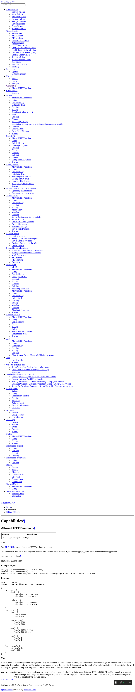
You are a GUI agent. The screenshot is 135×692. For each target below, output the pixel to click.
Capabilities (11, 86)
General (15, 412)
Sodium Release (18, 12)
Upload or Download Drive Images (21, 188)
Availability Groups (20, 121)
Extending (16, 400)
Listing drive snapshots (21, 160)
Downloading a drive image (23, 193)
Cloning (15, 119)
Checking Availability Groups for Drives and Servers (34, 377)
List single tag (17, 346)
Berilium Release (19, 28)
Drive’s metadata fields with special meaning (30, 369)
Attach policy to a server (22, 331)
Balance (15, 467)
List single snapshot (20, 145)
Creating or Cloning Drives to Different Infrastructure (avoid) (37, 124)
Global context (18, 245)
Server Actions (18, 219)
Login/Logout (17, 417)
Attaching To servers (20, 288)
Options (15, 71)
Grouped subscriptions (21, 405)
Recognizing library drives (23, 183)
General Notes (12, 31)
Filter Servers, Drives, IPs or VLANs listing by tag (33, 355)
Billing (9, 465)
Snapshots (10, 136)
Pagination (10, 69)
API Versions (17, 38)
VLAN (15, 267)
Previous (9, 679)
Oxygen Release (18, 19)
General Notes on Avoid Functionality (27, 379)
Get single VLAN (19, 276)
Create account (18, 415)
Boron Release (18, 26)
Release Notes (12, 9)
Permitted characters (20, 64)
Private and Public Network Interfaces (27, 250)
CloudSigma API (8, 2)
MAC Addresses (18, 255)
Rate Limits (16, 62)
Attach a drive (17, 210)
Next (3, 679)
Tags (8, 338)
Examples (16, 262)
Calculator (16, 408)
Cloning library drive (20, 179)
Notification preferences (16, 458)
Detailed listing (18, 102)
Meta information (19, 74)
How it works (17, 360)
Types (14, 81)
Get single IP (17, 298)
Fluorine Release (19, 16)
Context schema (18, 236)
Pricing (15, 470)
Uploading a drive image (22, 191)
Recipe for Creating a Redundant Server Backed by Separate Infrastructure (43, 386)
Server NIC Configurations (23, 222)
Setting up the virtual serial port (25, 238)
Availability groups (19, 224)
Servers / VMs (12, 195)
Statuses (15, 391)
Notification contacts (14, 446)
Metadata (15, 152)
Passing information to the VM (24, 243)
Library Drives (12, 164)
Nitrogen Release (19, 21)
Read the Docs (30, 690)
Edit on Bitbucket (13, 512)
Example (15, 83)
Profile (9, 434)
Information (16, 496)
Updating (15, 462)
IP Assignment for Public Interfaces (26, 253)
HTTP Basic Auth (19, 45)
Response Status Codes (21, 59)
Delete (14, 329)
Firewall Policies (13, 315)
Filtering (15, 67)
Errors (8, 76)
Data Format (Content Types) (24, 52)
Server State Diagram (20, 229)
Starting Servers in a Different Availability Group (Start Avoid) (38, 381)
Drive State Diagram (20, 131)
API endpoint (17, 36)
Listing (14, 100)
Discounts (16, 472)
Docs (8, 507)
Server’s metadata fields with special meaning (30, 367)
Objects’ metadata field (15, 365)
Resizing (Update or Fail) (22, 112)
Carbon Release (18, 24)
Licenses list (17, 481)
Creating (15, 107)
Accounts (10, 410)
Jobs (8, 357)
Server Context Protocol (22, 241)
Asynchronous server (15, 491)
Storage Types (17, 129)
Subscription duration (20, 396)
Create (14, 324)
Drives (9, 95)
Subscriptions (12, 388)
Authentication (18, 43)
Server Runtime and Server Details (26, 217)
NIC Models (17, 257)
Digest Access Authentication (24, 47)
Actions (15, 424)
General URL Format (20, 40)
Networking (11, 264)
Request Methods (19, 57)
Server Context (12, 233)
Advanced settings (19, 226)
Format (15, 78)
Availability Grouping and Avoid (20, 374)
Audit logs (10, 419)
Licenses (15, 126)
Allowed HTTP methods (22, 88)
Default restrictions (19, 334)
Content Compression (21, 55)
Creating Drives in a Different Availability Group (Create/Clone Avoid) (41, 384)
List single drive (18, 105)
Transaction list (18, 474)
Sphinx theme (7, 690)
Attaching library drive (21, 176)
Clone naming (12, 90)
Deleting (15, 117)
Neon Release (17, 14)
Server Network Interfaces (17, 248)
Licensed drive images (21, 181)
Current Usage (12, 484)
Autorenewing (18, 403)
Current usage (17, 479)
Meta (14, 114)
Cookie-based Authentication (24, 50)
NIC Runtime (17, 260)
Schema (15, 133)
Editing (15, 109)
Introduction (17, 33)
